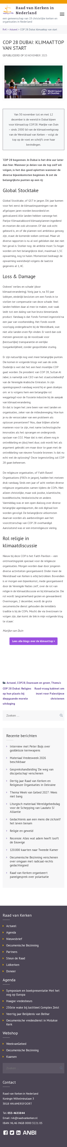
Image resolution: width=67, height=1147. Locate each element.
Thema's (56, 682)
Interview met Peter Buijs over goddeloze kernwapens (30, 748)
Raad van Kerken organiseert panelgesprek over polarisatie (29, 875)
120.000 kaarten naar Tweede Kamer (34, 850)
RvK (5, 29)
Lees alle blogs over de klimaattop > (33, 641)
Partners (11, 952)
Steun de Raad (15, 958)
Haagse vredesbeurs (19, 1001)
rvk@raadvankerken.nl (24, 1118)
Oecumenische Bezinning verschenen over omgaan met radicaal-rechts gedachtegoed (34, 861)
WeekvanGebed (16, 1044)
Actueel (13, 29)
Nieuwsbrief (14, 939)
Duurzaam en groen (38, 682)
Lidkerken (12, 965)
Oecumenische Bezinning (22, 945)
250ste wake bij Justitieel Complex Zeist (32, 1007)
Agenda (11, 932)
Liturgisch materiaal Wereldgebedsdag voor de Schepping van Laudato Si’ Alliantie (35, 808)
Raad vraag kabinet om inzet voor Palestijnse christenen (49, 693)
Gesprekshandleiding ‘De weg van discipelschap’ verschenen (31, 771)
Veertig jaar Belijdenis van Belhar (27, 1014)
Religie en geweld (21, 831)
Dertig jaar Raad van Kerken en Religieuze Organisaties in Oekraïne (33, 783)
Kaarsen (11, 1057)
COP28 (21, 682)
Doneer (11, 971)
